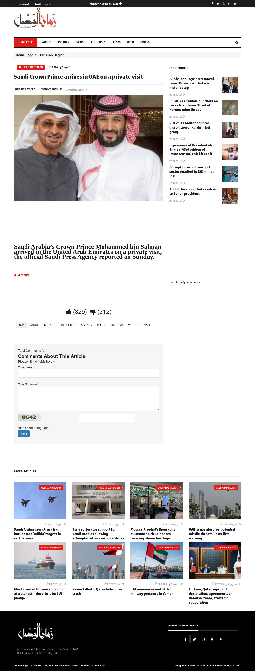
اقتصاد (37, 3)
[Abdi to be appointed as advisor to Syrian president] (230, 203)
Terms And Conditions (56, 665)
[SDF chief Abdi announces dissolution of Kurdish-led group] (230, 136)
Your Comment (28, 384)
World (46, 42)
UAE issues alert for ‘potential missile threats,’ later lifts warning (212, 534)
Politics (63, 42)
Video (130, 42)
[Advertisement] (166, 22)
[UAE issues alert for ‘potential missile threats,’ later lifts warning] (215, 518)
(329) (79, 311)
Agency (86, 325)
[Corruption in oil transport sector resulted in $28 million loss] (230, 181)
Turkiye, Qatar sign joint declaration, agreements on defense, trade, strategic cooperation (211, 596)
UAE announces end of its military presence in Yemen (152, 592)
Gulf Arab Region (51, 55)
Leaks (117, 42)
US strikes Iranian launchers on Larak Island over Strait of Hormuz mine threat (193, 106)
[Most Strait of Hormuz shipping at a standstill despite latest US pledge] (40, 578)
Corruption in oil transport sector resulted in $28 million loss (191, 172)
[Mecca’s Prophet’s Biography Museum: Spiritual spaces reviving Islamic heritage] (156, 518)
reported (68, 325)
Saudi (33, 325)
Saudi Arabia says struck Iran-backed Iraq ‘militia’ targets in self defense (37, 534)
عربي (48, 3)
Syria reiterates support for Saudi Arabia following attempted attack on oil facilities (98, 534)
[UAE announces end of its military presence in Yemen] (156, 578)
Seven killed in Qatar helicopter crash (97, 592)
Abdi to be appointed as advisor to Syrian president (194, 192)
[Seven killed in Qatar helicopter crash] (98, 578)
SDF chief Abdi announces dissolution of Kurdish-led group (189, 128)
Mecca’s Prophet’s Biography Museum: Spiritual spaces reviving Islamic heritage (152, 534)
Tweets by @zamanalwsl (184, 282)
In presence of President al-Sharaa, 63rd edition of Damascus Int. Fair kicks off (190, 150)
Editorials (98, 42)
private (145, 325)
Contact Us (98, 665)
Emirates (49, 325)
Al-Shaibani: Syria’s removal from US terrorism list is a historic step (191, 84)
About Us (36, 665)
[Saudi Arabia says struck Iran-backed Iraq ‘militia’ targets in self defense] (40, 518)
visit (131, 325)
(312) (104, 311)
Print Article (26, 89)
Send (24, 434)
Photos (145, 42)
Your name (25, 367)
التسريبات (24, 3)
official (117, 325)
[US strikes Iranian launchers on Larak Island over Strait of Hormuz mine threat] (230, 114)
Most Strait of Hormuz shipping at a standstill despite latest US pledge (38, 594)
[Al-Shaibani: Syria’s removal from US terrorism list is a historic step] (230, 92)
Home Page (25, 42)
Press (101, 325)
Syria (80, 42)
